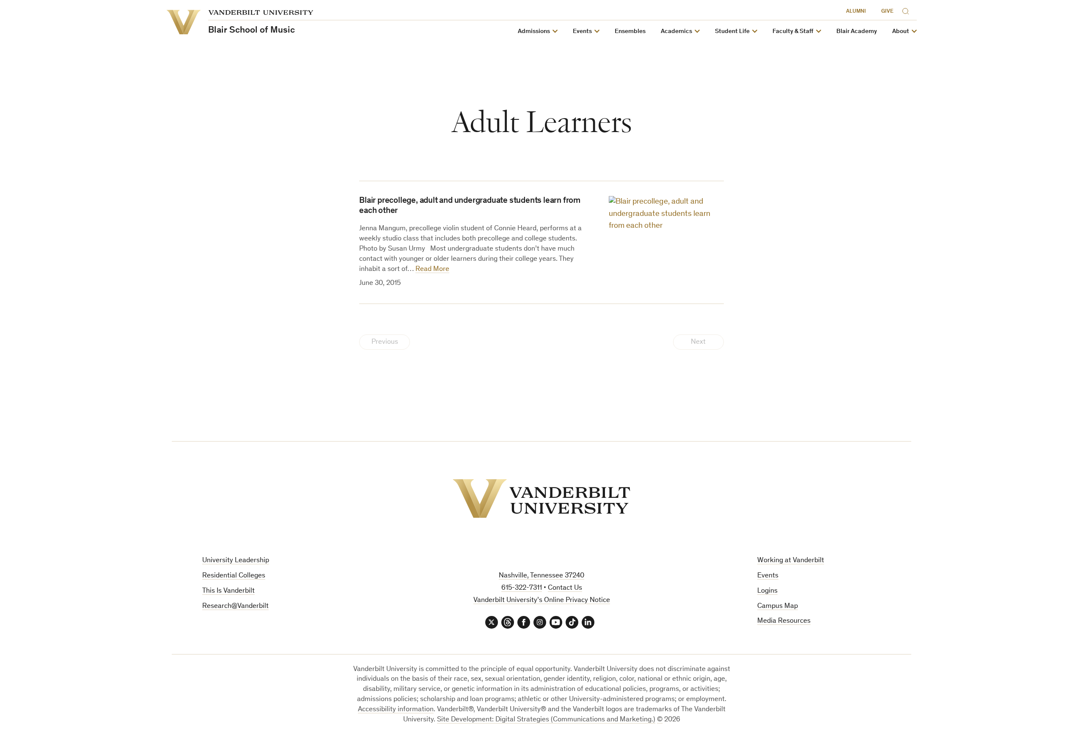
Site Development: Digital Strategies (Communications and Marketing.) (546, 719)
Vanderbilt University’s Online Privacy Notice (541, 600)
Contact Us (565, 588)
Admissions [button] (534, 31)
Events (767, 576)
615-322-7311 (521, 588)
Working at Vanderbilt (790, 560)
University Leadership (235, 560)
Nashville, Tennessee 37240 (541, 576)
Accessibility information (396, 709)
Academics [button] (676, 31)
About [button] (900, 31)
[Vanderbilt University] (541, 498)
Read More (432, 269)
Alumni (856, 11)
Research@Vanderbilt (235, 606)
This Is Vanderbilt (228, 591)
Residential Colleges (233, 576)
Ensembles (630, 31)
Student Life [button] (732, 31)
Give (887, 11)
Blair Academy (856, 31)
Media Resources (784, 621)
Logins (767, 591)
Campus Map (777, 606)
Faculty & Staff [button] (793, 31)
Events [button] (582, 31)
